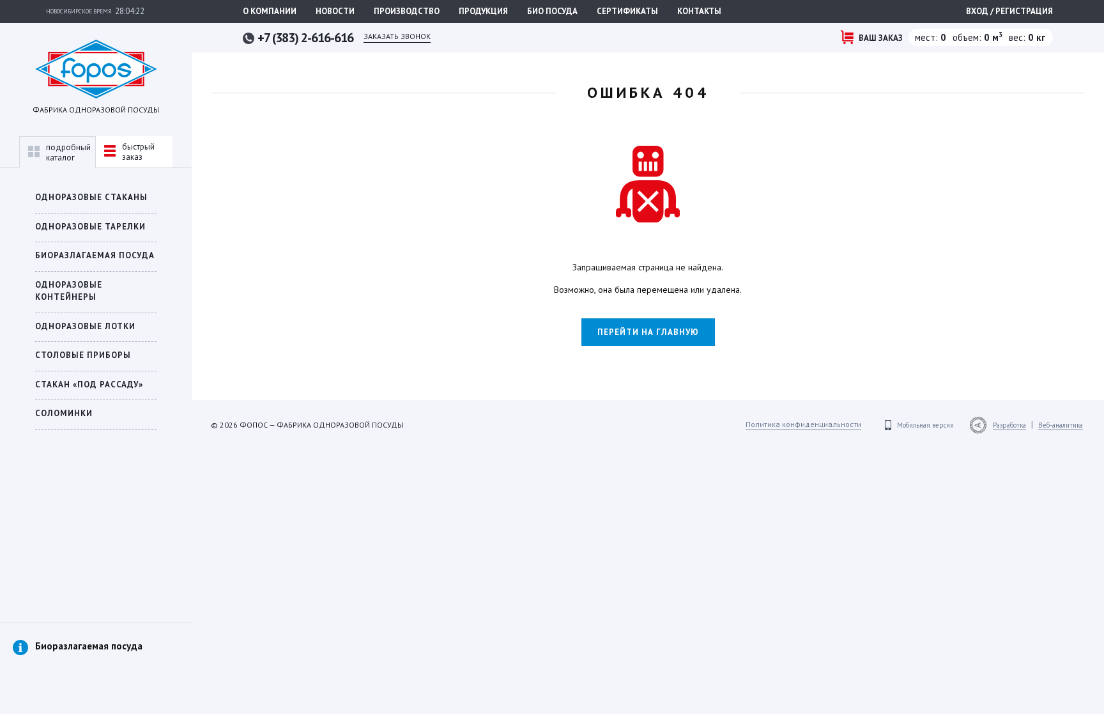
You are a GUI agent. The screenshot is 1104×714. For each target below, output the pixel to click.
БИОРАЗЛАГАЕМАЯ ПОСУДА (95, 255)
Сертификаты (627, 11)
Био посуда (552, 11)
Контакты (699, 11)
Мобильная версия (925, 425)
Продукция (483, 11)
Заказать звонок (397, 36)
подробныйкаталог (68, 152)
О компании (269, 11)
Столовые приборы (83, 355)
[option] (96, 659)
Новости (335, 11)
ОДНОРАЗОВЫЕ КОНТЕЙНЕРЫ (68, 291)
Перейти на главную (648, 332)
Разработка (1009, 425)
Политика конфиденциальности (803, 424)
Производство (407, 11)
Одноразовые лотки (85, 326)
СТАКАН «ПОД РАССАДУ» (89, 384)
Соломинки (64, 413)
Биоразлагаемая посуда (88, 646)
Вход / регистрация (1009, 11)
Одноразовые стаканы (91, 197)
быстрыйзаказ (138, 151)
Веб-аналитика (1060, 425)
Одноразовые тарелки (90, 226)
